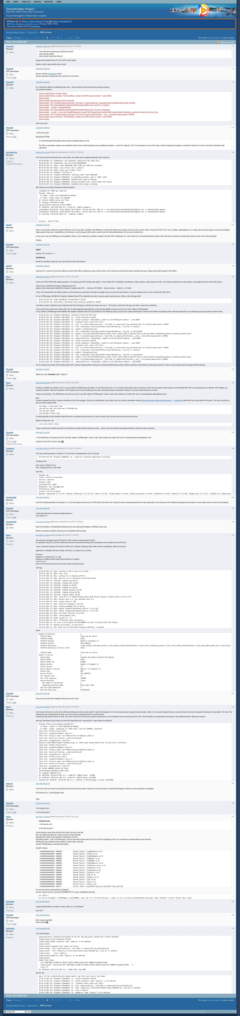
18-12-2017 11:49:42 (42, 817)
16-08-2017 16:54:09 (43, 68)
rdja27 (9, 225)
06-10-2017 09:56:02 (43, 383)
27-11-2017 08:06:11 (42, 497)
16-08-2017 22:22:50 (43, 82)
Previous (17, 38)
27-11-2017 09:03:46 (42, 508)
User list (26, 2)
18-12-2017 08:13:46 (43, 783)
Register (48, 2)
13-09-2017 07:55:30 (43, 244)
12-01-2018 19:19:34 (43, 901)
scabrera (10, 448)
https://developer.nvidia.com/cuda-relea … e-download (162, 400)
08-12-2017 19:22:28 (43, 693)
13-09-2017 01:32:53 (43, 152)
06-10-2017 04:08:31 (43, 277)
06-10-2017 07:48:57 (43, 369)
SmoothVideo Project (20, 9)
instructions (52, 74)
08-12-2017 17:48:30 (43, 535)
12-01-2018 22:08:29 (43, 915)
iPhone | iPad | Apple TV (33, 21)
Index (15, 2)
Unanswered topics (225, 16)
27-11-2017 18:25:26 (42, 522)
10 (58, 38)
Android (56, 21)
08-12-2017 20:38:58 (43, 707)
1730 (14, 78)
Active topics (209, 16)
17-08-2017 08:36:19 (43, 127)
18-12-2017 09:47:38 (43, 803)
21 (70, 38)
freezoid (10, 46)
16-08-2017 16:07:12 (43, 46)
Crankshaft (11, 497)
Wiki (8, 2)
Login (58, 2)
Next (78, 38)
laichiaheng (11, 152)
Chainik (9, 69)
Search (37, 2)
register (217, 38)
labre (8, 535)
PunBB (213, 1011)
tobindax (10, 901)
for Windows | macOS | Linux (22, 24)
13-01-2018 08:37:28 (43, 928)
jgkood (9, 783)
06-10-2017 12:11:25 (42, 432)
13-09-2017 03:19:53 (43, 225)
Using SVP (32, 32)
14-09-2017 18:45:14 (43, 266)
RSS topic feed (227, 42)
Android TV (66, 21)
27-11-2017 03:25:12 (42, 448)
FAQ (14, 26)
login (209, 38)
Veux (8, 277)
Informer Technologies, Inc (228, 1011)
